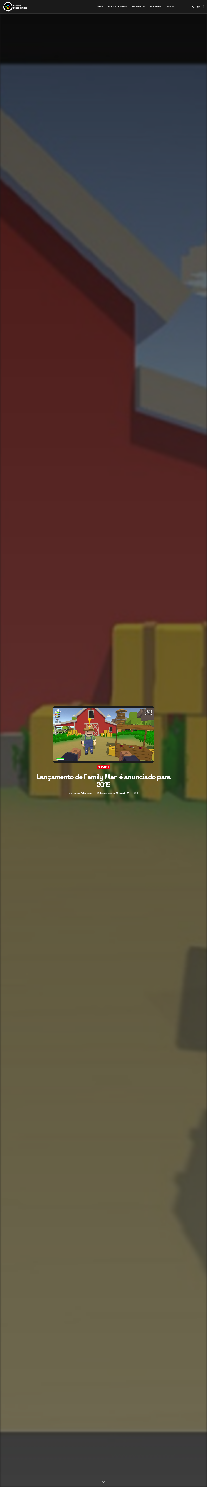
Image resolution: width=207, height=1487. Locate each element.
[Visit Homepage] (24, 6)
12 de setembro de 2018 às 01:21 (113, 793)
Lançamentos (137, 6)
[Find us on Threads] (204, 6)
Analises (169, 6)
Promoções (155, 6)
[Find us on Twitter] (193, 6)
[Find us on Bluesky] (198, 6)
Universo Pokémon (116, 6)
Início (100, 6)
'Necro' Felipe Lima (82, 793)
